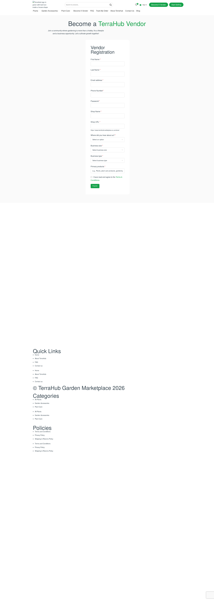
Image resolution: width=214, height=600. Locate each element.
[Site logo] (41, 4)
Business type (97, 156)
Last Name (95, 70)
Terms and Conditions (42, 431)
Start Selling (176, 4)
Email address (97, 80)
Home (37, 355)
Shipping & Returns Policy (44, 439)
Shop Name (96, 111)
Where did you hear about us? (103, 135)
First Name (96, 59)
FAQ (36, 362)
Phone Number (97, 90)
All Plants (38, 399)
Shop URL (95, 122)
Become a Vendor (158, 4)
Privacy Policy (40, 435)
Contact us (38, 366)
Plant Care (38, 407)
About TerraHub (40, 358)
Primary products (98, 166)
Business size (97, 145)
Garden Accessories (42, 403)
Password (95, 101)
